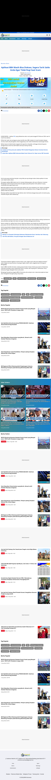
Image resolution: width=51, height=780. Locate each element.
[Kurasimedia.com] (5, 35)
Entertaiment (12, 38)
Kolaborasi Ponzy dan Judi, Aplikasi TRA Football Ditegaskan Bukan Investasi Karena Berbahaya (25, 150)
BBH (14, 136)
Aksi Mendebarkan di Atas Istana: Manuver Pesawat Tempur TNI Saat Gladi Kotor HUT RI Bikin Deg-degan (38, 424)
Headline (4, 441)
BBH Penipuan (41, 278)
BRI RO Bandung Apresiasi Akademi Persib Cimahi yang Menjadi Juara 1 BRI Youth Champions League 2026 (18, 309)
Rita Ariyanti (28, 73)
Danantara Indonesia (27, 297)
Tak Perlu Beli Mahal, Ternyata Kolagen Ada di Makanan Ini (18, 236)
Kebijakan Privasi (27, 774)
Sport (18, 38)
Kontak (42, 774)
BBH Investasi (31, 278)
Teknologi (24, 38)
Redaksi (8, 774)
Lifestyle (30, 38)
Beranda (3, 63)
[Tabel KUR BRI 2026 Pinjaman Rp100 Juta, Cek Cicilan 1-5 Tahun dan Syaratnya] (44, 569)
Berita (3, 490)
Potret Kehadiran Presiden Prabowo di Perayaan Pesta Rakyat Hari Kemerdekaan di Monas (38, 401)
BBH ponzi (4, 281)
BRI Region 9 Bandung (36, 294)
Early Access (5, 300)
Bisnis (6, 38)
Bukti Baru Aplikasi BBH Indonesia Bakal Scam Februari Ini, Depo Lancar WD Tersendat (26, 153)
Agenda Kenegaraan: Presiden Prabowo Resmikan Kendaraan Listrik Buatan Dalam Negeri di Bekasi (12, 424)
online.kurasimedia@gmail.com (25, 760)
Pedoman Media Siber (16, 774)
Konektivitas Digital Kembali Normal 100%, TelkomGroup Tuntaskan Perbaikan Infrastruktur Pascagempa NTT (16, 578)
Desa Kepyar (38, 297)
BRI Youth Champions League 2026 (10, 297)
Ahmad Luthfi (5, 294)
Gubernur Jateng (15, 300)
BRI (28, 294)
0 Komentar (5, 111)
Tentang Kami (35, 774)
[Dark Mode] (47, 35)
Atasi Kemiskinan (15, 294)
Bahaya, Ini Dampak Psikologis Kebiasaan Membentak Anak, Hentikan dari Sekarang (25, 234)
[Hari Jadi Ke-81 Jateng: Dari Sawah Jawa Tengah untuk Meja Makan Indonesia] (44, 555)
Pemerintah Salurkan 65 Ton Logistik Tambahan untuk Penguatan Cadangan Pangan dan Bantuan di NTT (11, 401)
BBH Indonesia (22, 278)
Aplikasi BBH (8, 278)
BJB (23, 294)
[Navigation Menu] (49, 35)
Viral (2, 38)
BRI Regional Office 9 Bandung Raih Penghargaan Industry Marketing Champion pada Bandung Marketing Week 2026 (16, 366)
